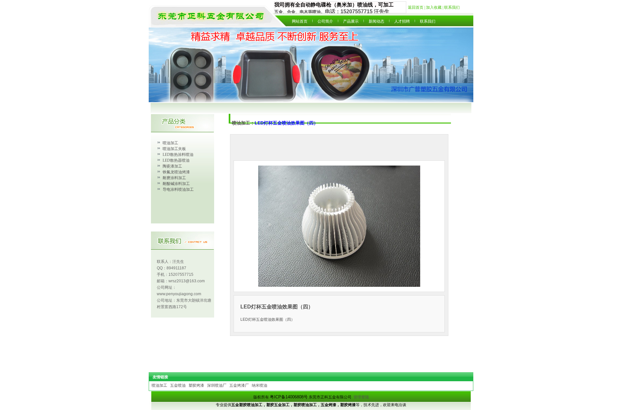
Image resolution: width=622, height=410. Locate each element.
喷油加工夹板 (174, 148)
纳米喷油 (259, 385)
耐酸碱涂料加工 (176, 183)
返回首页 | (417, 7)
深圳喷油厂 (216, 385)
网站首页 (299, 21)
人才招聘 (402, 21)
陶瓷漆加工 (172, 166)
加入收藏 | (435, 7)
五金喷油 (178, 385)
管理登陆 (361, 397)
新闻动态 (376, 21)
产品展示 (351, 21)
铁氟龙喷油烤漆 (176, 172)
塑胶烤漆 (196, 385)
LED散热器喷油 (176, 160)
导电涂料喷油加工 (178, 189)
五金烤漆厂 (239, 385)
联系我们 (452, 7)
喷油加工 (170, 143)
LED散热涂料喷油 (178, 154)
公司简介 (325, 21)
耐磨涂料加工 (174, 178)
